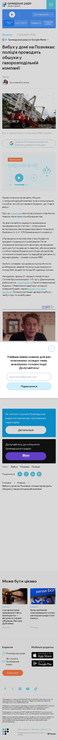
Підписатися (29, 386)
